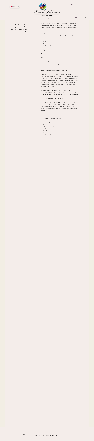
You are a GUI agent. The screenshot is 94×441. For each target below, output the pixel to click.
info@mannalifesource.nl (46, 430)
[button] (76, 17)
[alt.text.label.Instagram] (85, 17)
